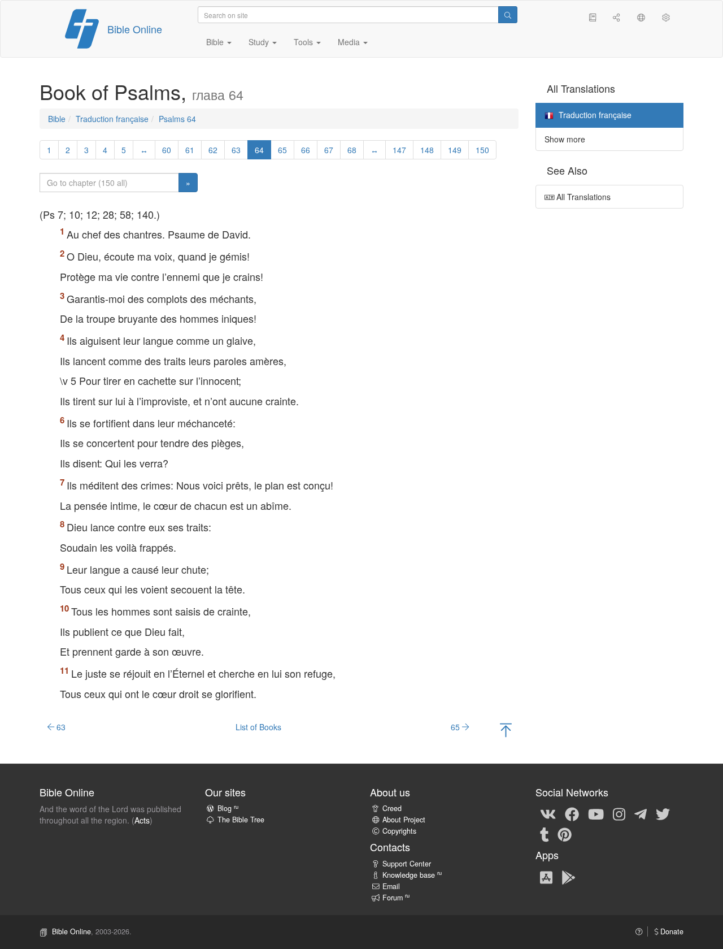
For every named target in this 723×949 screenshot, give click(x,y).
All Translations (582, 196)
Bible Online (134, 29)
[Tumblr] (544, 834)
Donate (670, 931)
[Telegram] (640, 813)
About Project (403, 819)
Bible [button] (216, 41)
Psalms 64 (177, 118)
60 (166, 149)
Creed (392, 808)
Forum (396, 897)
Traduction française (112, 118)
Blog (227, 808)
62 (212, 149)
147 (399, 149)
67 (328, 149)
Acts (142, 820)
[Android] (568, 876)
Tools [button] (304, 41)
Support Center (406, 864)
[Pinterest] (565, 834)
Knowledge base (412, 875)
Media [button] (350, 41)
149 (454, 149)
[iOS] (546, 876)
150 (482, 149)
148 (427, 149)
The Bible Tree (240, 819)
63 (236, 149)
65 (282, 149)
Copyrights (399, 831)
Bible (57, 118)
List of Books (258, 727)
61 (189, 149)
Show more (565, 139)
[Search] (507, 14)
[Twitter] (663, 813)
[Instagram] (619, 813)
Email (391, 886)
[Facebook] (572, 813)
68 (351, 149)
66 (305, 149)
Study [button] (260, 41)
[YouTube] (596, 813)
